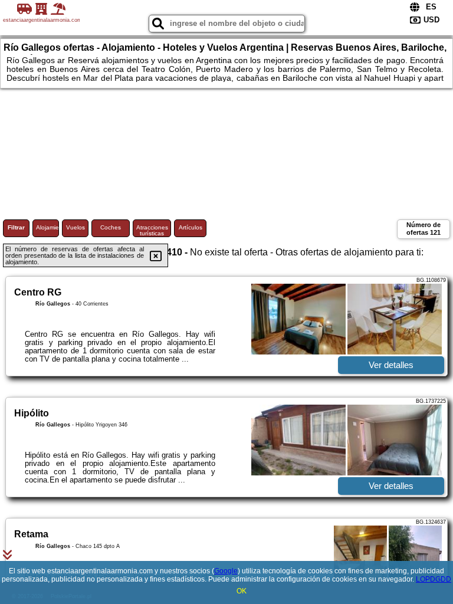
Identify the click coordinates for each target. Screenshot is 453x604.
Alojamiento (47, 227)
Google (226, 571)
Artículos (190, 227)
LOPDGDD (433, 579)
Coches (110, 227)
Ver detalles (391, 365)
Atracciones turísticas (152, 230)
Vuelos (75, 227)
